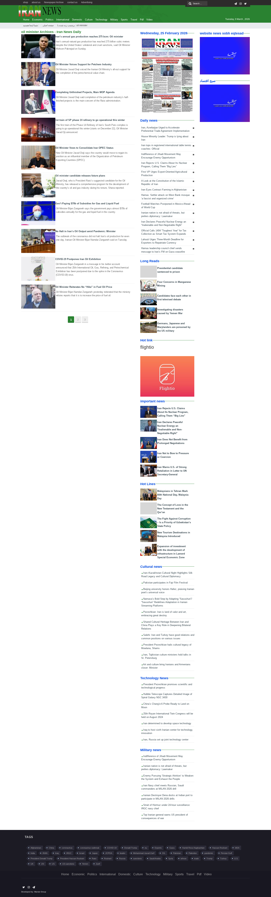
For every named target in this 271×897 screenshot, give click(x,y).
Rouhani (107, 858)
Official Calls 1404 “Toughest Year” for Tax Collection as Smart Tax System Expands (163, 232)
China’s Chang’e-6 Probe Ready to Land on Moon (165, 705)
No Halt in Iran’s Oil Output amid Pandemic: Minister (85, 231)
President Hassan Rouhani (72, 858)
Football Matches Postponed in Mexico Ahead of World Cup (165, 205)
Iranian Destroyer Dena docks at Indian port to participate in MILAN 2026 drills (166, 797)
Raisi (94, 858)
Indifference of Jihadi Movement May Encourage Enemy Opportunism (161, 156)
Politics (49, 19)
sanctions (137, 858)
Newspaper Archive (54, 2)
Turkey (223, 858)
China (51, 848)
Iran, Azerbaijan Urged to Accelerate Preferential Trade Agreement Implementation (165, 129)
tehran (183, 858)
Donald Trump (130, 848)
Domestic (77, 19)
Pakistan (177, 853)
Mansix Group (40, 892)
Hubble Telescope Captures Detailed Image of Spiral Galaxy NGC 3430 (166, 696)
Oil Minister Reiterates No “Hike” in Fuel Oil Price (83, 287)
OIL (163, 853)
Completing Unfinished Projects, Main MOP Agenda (84, 92)
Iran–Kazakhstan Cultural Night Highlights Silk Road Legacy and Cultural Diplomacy (166, 574)
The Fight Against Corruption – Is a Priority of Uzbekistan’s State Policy (174, 522)
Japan (95, 853)
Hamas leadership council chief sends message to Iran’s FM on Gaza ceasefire (163, 250)
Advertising (86, 2)
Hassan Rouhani (219, 848)
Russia (122, 858)
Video (149, 19)
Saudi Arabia (155, 858)
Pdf (142, 19)
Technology (101, 19)
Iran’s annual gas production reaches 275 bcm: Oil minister (89, 36)
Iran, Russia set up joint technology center (165, 739)
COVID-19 (112, 848)
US (53, 864)
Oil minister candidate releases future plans (80, 175)
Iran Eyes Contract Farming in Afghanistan (164, 189)
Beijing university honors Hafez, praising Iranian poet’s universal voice (167, 591)
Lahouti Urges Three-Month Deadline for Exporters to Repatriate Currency (162, 241)
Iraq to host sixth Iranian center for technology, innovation (167, 731)
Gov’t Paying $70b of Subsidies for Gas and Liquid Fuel (87, 203)
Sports (124, 19)
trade (196, 858)
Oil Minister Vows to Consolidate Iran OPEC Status (84, 147)
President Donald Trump (41, 858)
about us (36, 2)
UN (42, 864)
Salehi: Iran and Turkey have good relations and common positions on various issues (167, 637)
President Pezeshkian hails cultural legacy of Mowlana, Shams (166, 646)
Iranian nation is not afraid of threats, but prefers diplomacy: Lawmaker (163, 214)
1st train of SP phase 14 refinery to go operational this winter (90, 120)
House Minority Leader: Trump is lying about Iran (164, 138)
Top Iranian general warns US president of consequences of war (164, 816)
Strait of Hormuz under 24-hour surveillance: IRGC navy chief (165, 807)
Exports (158, 848)
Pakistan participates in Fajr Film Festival (165, 582)
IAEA (237, 848)
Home (26, 19)
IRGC (69, 853)
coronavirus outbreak (89, 848)
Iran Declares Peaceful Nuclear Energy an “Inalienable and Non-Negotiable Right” (163, 223)
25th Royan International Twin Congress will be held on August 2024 (167, 715)
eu (146, 848)
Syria (170, 858)
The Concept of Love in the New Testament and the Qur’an (172, 508)
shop (25, 2)
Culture (89, 19)
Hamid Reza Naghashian (193, 848)
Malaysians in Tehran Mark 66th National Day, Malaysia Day (172, 495)
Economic (37, 19)
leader (122, 853)
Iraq (57, 853)
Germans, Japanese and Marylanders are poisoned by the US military (173, 327)
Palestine (193, 853)
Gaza (171, 848)
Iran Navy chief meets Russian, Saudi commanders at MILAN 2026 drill (162, 787)
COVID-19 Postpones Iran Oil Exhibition (78, 259)
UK (32, 864)
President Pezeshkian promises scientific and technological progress (166, 686)
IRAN (45, 853)
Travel (134, 19)
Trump (209, 858)
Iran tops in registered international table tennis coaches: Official (166, 147)
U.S (236, 858)
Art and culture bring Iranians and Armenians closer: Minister (165, 666)
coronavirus (67, 848)
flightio (147, 347)
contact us (72, 2)
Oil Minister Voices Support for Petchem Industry (83, 64)
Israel (81, 853)
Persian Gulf (226, 853)
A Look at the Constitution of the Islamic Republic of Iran (162, 182)
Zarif (98, 864)
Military (114, 19)
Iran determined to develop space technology (167, 723)
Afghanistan (36, 848)
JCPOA (108, 853)
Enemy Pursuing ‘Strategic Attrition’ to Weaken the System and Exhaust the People (167, 777)
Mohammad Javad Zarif (143, 853)
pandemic (208, 853)
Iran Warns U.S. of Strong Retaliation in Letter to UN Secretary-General (172, 471)
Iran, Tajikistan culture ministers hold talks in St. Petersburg (166, 656)
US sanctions (68, 864)
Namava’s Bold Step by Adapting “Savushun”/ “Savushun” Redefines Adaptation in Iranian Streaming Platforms (166, 602)
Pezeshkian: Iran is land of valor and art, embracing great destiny (164, 614)
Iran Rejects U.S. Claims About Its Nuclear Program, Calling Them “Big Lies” (164, 165)
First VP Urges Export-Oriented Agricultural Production (164, 173)
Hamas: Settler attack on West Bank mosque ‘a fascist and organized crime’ (165, 197)
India (33, 853)
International (62, 19)
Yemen (85, 864)
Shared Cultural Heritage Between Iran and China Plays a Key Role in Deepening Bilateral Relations (166, 625)
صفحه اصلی (48, 25)
